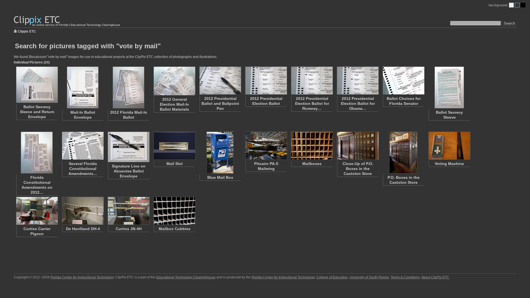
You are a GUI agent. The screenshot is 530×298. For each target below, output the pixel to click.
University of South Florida (369, 277)
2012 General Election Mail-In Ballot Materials (174, 104)
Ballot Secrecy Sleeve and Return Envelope (37, 112)
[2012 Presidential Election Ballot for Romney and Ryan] (311, 80)
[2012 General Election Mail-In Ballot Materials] (174, 80)
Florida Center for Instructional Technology (82, 277)
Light (511, 5)
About (435, 277)
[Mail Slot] (174, 146)
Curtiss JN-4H (129, 229)
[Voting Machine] (449, 146)
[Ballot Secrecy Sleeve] (449, 87)
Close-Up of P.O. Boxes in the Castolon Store (358, 168)
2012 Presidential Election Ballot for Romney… (312, 103)
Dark (523, 5)
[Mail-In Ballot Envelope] (82, 87)
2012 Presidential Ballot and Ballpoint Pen (220, 103)
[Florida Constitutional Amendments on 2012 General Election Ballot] (36, 153)
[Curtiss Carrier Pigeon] (36, 211)
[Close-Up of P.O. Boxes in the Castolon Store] (357, 146)
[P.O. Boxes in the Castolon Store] (403, 153)
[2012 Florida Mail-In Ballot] (128, 87)
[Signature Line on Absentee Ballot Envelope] (128, 147)
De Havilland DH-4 (83, 229)
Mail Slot (174, 163)
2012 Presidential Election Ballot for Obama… (358, 103)
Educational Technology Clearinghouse (186, 277)
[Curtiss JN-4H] (128, 211)
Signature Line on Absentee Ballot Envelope (128, 171)
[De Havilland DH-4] (82, 211)
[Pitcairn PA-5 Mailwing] (266, 146)
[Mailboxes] (311, 146)
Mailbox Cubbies (174, 229)
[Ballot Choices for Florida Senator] (403, 80)
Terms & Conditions (405, 277)
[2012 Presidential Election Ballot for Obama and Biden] (357, 80)
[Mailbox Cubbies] (174, 211)
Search (509, 23)
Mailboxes (312, 163)
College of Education (332, 277)
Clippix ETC (27, 31)
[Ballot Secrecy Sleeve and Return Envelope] (36, 84)
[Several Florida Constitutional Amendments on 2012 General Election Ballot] (82, 146)
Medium (517, 5)
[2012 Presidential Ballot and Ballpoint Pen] (220, 80)
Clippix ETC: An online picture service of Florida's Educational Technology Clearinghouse (67, 21)
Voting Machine (449, 163)
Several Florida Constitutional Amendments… (82, 168)
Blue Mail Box (220, 177)
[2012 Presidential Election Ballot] (266, 80)
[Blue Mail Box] (220, 153)
